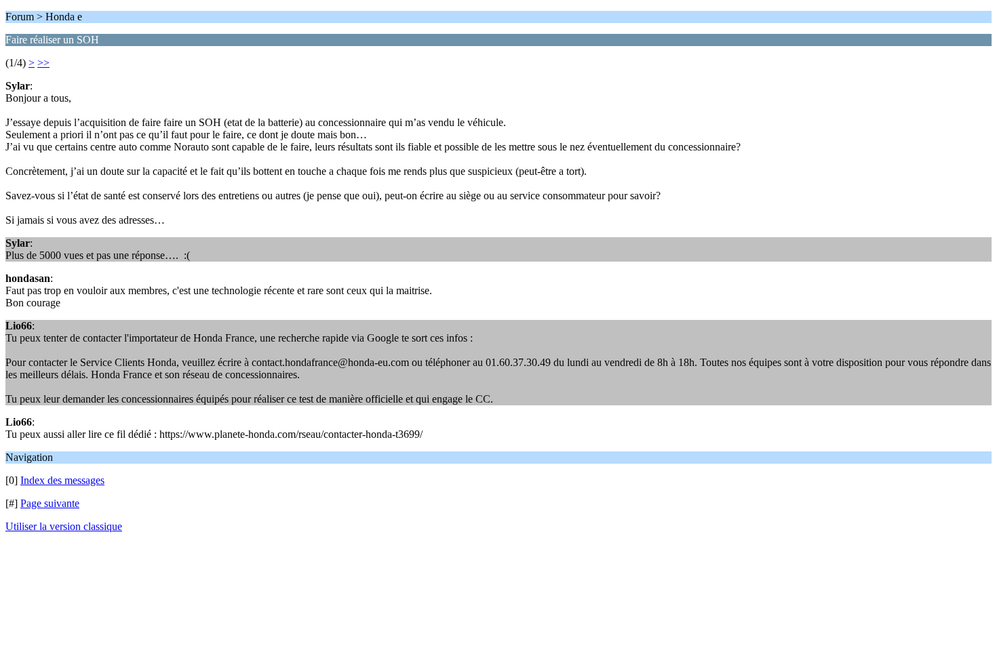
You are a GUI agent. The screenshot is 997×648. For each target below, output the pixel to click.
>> (43, 62)
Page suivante (49, 503)
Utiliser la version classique (63, 526)
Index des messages (62, 480)
